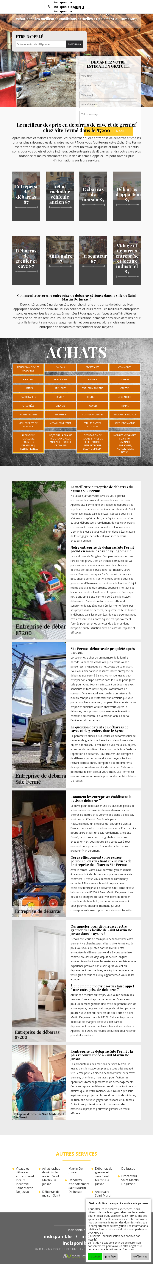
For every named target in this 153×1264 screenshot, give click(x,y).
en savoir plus (26, 219)
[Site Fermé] (76, 1222)
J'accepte (95, 1256)
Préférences (140, 1256)
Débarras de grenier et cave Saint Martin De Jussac (103, 1176)
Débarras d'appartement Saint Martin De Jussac (78, 1186)
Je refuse (110, 1256)
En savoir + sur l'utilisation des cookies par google (114, 1237)
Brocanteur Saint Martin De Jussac (130, 1180)
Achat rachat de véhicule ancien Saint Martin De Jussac (51, 1176)
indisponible (63, 2)
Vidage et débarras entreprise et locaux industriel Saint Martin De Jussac (25, 1180)
